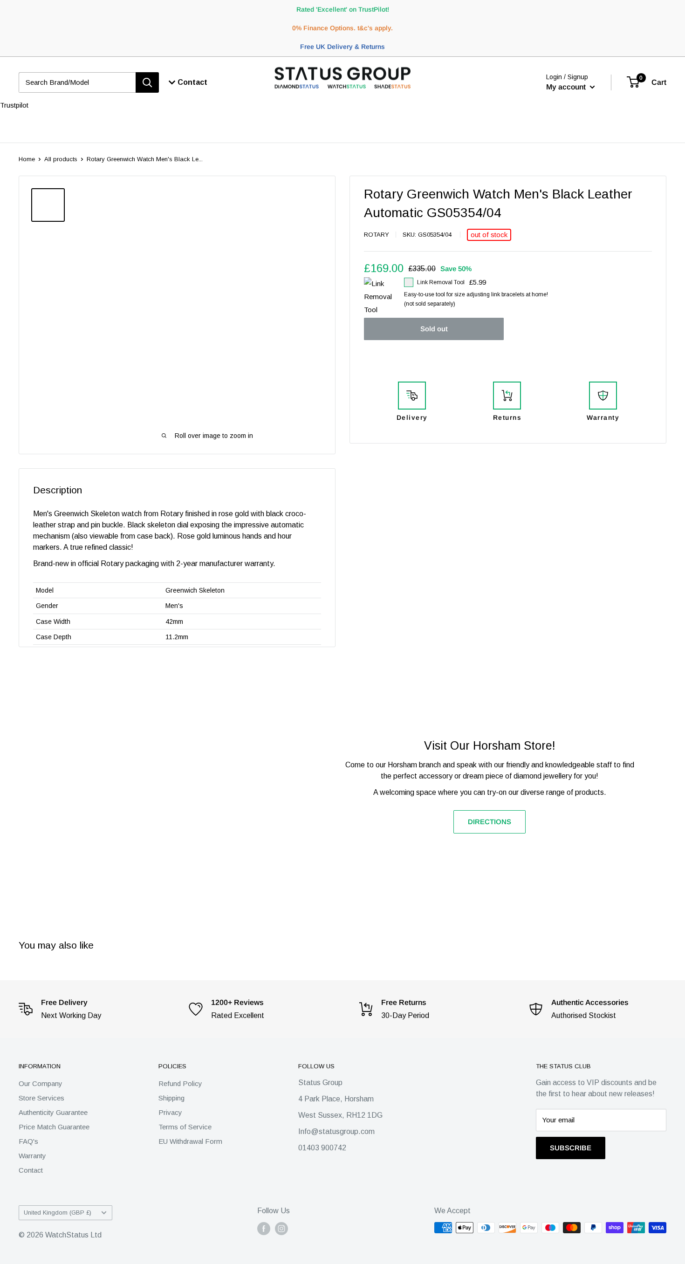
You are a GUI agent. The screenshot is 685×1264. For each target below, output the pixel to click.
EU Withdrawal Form (190, 1141)
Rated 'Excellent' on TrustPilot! (342, 9)
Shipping (171, 1098)
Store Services (41, 1098)
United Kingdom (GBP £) (57, 1212)
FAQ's (28, 1141)
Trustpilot (14, 105)
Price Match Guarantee (54, 1127)
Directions (489, 822)
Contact (31, 1170)
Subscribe (570, 1148)
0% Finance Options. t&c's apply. (342, 28)
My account (567, 87)
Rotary (376, 234)
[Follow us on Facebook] (263, 1228)
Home (27, 159)
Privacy (170, 1112)
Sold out (434, 329)
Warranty (32, 1156)
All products (60, 159)
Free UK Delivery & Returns (342, 46)
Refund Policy (180, 1083)
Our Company (40, 1083)
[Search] (147, 82)
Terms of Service (185, 1127)
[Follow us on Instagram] (281, 1228)
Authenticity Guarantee (53, 1112)
